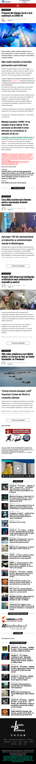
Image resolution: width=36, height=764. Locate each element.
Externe (20, 742)
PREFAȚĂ (5, 739)
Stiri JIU (16, 759)
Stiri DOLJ (27, 757)
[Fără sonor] (29, 476)
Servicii (20, 744)
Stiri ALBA (6, 756)
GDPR (25, 744)
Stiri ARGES (19, 756)
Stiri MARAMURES (24, 759)
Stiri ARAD (13, 756)
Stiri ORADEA (11, 760)
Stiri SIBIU (18, 760)
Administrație (7, 742)
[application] (18, 468)
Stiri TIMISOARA (26, 760)
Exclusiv (26, 742)
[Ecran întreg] (32, 476)
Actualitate (30, 739)
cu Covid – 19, (16, 81)
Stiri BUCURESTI (12, 757)
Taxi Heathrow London (8, 638)
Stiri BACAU (26, 756)
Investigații (13, 744)
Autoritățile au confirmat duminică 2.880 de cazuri (17, 137)
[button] (18, 468)
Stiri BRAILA (20, 761)
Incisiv (9, 20)
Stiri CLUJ (21, 757)
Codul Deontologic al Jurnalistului (17, 739)
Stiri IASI (10, 759)
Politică (14, 742)
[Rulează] (4, 476)
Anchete (31, 742)
